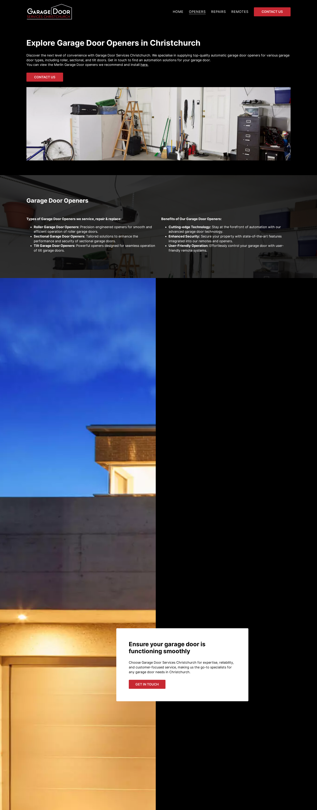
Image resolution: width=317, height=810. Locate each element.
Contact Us (272, 12)
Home (178, 12)
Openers (197, 12)
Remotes (239, 12)
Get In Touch (147, 684)
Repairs (218, 12)
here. (144, 65)
